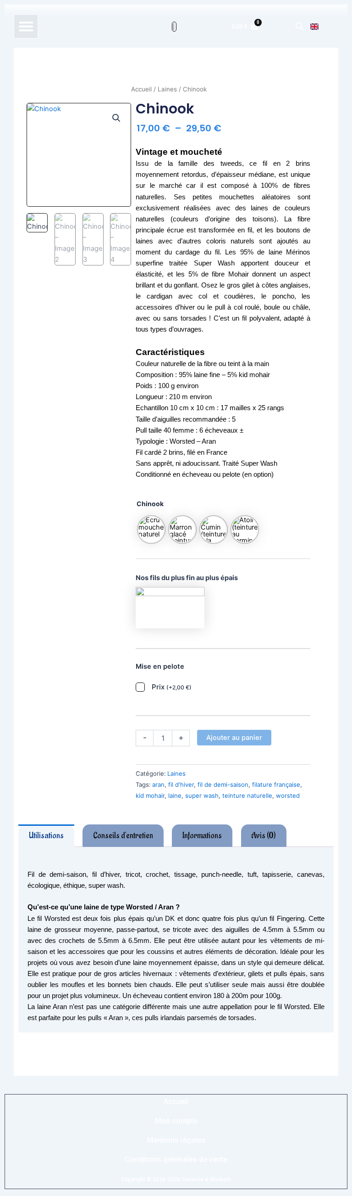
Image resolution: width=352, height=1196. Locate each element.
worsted (288, 795)
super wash (202, 795)
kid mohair (150, 795)
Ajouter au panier (234, 737)
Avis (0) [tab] (263, 835)
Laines (167, 89)
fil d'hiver (181, 784)
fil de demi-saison (223, 784)
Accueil (141, 89)
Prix (172, 687)
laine (175, 795)
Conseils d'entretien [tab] (123, 835)
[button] (26, 26)
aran (158, 784)
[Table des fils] (170, 607)
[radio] (151, 529)
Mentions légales (176, 1140)
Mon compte (176, 1121)
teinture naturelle (247, 795)
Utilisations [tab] (46, 835)
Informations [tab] (202, 835)
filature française (276, 784)
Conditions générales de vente (176, 1159)
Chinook (150, 504)
